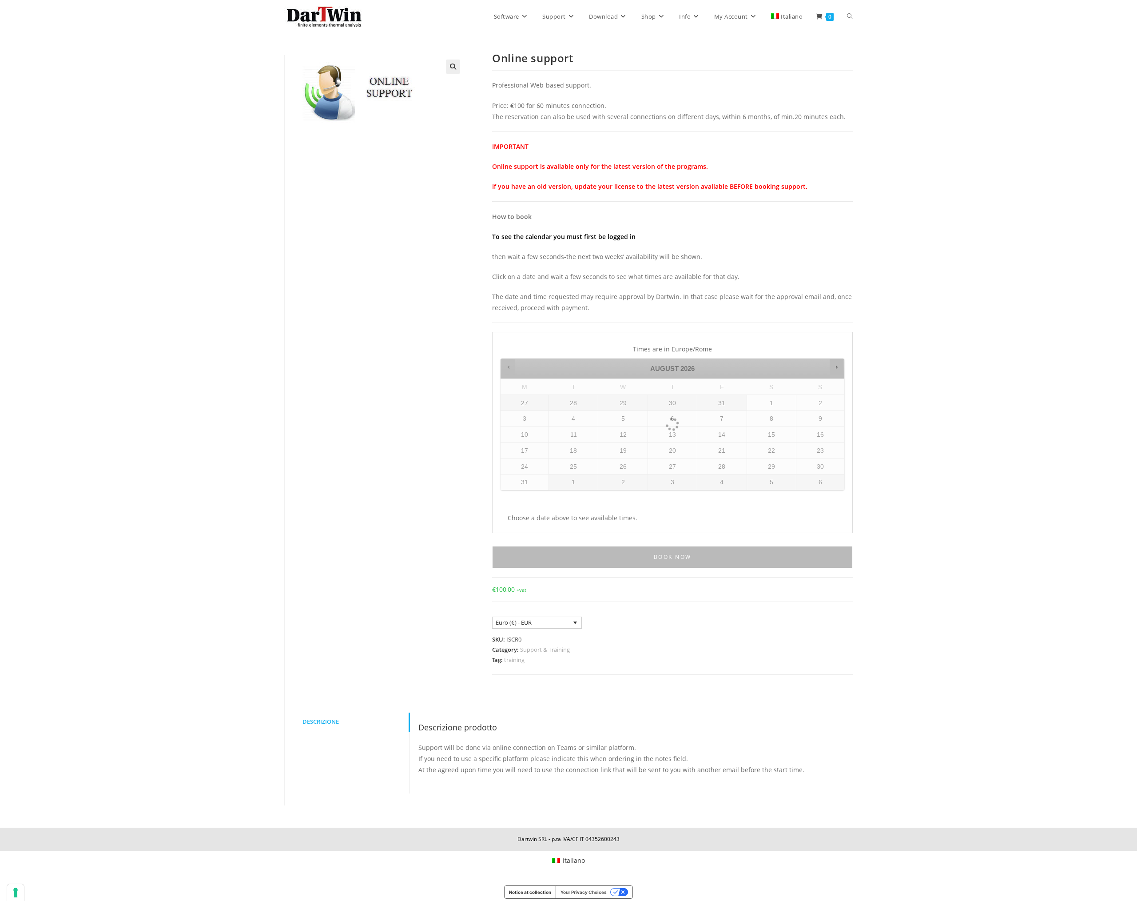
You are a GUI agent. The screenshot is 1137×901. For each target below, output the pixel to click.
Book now (673, 557)
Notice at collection (530, 892)
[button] (453, 67)
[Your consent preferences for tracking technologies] (15, 892)
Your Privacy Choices (584, 892)
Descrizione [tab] (320, 722)
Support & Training (545, 650)
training (514, 660)
